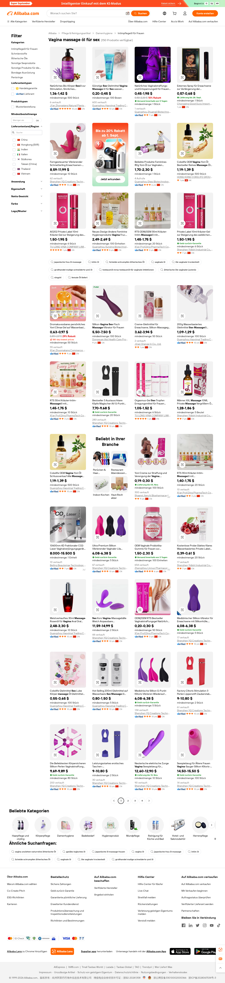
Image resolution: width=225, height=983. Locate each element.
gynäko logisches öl (75, 851)
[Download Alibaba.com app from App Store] (180, 951)
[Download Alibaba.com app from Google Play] (206, 951)
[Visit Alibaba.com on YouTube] (212, 925)
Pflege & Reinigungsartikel (76, 33)
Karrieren (12, 904)
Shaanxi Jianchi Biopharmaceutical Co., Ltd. (153, 495)
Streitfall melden (147, 897)
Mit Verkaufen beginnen (194, 890)
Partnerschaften (190, 910)
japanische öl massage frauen (110, 851)
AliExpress (59, 967)
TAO (137, 967)
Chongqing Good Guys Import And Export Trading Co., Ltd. (195, 103)
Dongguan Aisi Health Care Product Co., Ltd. (110, 339)
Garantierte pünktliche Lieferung (68, 897)
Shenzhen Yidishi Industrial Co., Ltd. (195, 249)
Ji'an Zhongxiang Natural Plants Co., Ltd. (68, 105)
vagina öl (139, 851)
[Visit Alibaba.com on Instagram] (204, 925)
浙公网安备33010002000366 (169, 977)
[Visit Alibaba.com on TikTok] (219, 925)
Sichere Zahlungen (61, 884)
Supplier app (88, 951)
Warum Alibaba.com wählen (22, 884)
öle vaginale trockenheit (187, 262)
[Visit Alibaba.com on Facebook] (183, 925)
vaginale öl (160, 262)
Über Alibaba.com (17, 876)
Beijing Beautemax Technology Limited (68, 565)
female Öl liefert (80, 277)
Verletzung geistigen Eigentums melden (155, 912)
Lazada (109, 967)
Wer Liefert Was (163, 967)
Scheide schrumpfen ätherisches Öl (126, 262)
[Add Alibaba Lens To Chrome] (62, 951)
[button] (128, 13)
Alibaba (52, 33)
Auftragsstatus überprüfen (196, 897)
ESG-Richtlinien (15, 897)
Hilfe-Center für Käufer (150, 884)
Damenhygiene (104, 33)
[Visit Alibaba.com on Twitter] (197, 925)
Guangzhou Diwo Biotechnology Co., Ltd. (153, 181)
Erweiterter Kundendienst (65, 904)
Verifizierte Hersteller (105, 888)
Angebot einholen (104, 894)
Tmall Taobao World (92, 967)
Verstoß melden (146, 920)
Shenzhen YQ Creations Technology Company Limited (68, 181)
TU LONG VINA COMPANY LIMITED (68, 246)
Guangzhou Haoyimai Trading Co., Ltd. (110, 105)
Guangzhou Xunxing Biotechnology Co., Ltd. (110, 246)
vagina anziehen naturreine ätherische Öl (35, 851)
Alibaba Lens (14, 951)
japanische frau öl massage (67, 262)
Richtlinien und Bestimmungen (67, 920)
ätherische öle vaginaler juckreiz (180, 270)
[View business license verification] (144, 977)
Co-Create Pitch (16, 890)
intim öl (95, 262)
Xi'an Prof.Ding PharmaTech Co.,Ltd (153, 246)
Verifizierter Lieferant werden (197, 904)
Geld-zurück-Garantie (62, 890)
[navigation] (26, 417)
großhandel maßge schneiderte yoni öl (73, 270)
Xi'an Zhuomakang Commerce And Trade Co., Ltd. (68, 350)
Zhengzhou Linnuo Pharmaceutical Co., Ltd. (153, 568)
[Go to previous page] (114, 801)
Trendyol (147, 967)
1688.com (73, 967)
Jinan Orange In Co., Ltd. (148, 344)
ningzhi (57, 277)
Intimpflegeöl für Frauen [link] (131, 33)
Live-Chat (143, 890)
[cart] (175, 13)
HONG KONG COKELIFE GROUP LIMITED (195, 177)
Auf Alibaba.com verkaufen (196, 884)
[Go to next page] (149, 801)
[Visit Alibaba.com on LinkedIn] (190, 925)
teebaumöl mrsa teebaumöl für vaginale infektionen (128, 270)
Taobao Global (124, 967)
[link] (220, 949)
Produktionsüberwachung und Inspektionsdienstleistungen (67, 912)
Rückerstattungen (148, 904)
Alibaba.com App (156, 951)
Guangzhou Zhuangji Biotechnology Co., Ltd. (153, 111)
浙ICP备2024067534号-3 (202, 977)
